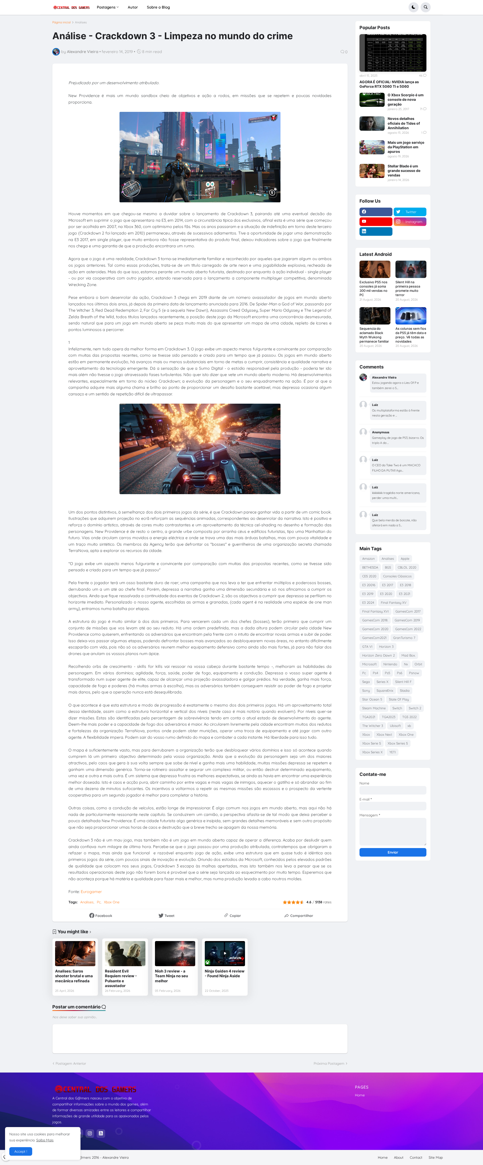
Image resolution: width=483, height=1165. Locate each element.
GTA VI (367, 646)
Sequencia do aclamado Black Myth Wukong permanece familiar (374, 335)
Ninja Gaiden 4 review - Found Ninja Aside (225, 973)
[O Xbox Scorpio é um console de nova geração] (372, 100)
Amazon (368, 558)
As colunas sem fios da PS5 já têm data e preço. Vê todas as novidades (410, 335)
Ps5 (387, 673)
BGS (388, 567)
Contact (416, 1157)
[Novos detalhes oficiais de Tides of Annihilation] (372, 123)
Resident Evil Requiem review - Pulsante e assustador (121, 978)
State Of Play (399, 699)
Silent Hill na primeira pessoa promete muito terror (407, 288)
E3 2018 (405, 585)
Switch (397, 708)
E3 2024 (368, 602)
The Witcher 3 (372, 726)
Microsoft (369, 664)
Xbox (366, 734)
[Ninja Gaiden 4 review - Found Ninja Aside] (225, 953)
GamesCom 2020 (375, 629)
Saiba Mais (45, 1140)
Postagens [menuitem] (106, 7)
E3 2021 (404, 594)
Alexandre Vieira (115, 1157)
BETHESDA (370, 567)
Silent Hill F (403, 682)
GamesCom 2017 (408, 611)
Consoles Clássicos (397, 576)
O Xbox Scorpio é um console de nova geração (406, 99)
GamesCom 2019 (407, 620)
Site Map (436, 1157)
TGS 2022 (409, 717)
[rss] (101, 1133)
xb (409, 726)
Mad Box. (408, 655)
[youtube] (375, 221)
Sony (366, 690)
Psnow (414, 673)
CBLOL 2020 (407, 567)
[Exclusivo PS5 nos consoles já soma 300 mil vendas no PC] (374, 269)
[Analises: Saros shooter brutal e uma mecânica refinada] (75, 953)
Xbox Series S (398, 743)
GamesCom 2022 (408, 629)
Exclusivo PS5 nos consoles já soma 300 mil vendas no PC (373, 288)
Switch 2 (415, 708)
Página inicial (61, 22)
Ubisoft (395, 726)
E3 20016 (368, 585)
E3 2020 (386, 594)
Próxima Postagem (329, 1063)
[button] (414, 7)
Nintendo (390, 664)
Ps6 (399, 673)
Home (360, 1095)
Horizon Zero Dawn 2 (378, 655)
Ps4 (375, 673)
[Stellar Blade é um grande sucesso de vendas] (372, 171)
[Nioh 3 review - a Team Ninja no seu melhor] (175, 953)
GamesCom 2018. (375, 620)
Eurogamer (91, 891)
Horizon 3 (386, 646)
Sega (366, 682)
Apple (405, 558)
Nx (406, 664)
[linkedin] (375, 231)
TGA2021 (368, 717)
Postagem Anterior (71, 1063)
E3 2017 (387, 585)
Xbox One (111, 902)
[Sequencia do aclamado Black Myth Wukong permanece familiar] (374, 315)
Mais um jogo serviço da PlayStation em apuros (406, 147)
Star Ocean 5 (372, 699)
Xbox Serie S (371, 743)
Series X (382, 682)
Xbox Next (384, 734)
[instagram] (90, 1133)
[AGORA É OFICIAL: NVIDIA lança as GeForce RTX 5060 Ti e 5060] (392, 53)
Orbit (418, 664)
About (399, 1157)
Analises (81, 22)
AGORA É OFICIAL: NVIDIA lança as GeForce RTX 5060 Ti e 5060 (389, 84)
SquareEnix (385, 690)
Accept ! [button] (20, 1151)
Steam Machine (374, 708)
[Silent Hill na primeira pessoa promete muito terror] (410, 269)
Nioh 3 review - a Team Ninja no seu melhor (171, 976)
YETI (392, 752)
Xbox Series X (372, 752)
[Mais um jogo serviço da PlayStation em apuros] (372, 147)
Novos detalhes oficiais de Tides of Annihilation (404, 123)
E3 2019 (367, 594)
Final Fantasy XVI (375, 611)
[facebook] (375, 212)
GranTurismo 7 (404, 638)
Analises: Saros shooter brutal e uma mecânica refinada (74, 976)
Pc (99, 902)
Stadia (405, 690)
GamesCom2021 (374, 638)
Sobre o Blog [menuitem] (158, 7)
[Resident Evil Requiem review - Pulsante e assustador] (125, 953)
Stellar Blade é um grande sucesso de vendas (404, 170)
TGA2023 (388, 717)
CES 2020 (369, 576)
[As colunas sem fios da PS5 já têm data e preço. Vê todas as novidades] (410, 315)
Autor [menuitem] (133, 7)
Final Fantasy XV (394, 602)
